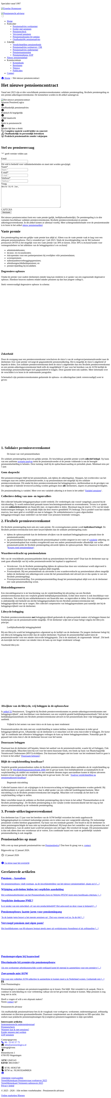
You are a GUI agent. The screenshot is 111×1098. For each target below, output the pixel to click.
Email (4, 158)
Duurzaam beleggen (30, 756)
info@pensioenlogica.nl (15, 1045)
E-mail (4, 172)
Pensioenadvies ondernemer (25, 50)
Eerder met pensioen (22, 29)
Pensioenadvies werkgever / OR (27, 47)
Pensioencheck (19, 31)
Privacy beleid (7, 1085)
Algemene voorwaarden (12, 1078)
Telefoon (5, 178)
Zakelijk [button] (10, 42)
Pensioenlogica (52, 845)
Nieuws (16, 68)
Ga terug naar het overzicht (16, 863)
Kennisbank (18, 63)
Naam (4, 167)
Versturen (6, 212)
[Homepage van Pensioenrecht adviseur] (12, 13)
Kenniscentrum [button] (14, 60)
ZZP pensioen (7, 1035)
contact (87, 845)
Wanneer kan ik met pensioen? (15, 1029)
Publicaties (18, 70)
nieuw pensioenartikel (32, 225)
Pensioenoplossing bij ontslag (26, 37)
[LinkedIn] (2, 1073)
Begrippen (17, 65)
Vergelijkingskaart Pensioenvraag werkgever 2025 (24, 1080)
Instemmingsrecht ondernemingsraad (18, 1024)
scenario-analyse (25, 461)
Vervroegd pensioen (22, 34)
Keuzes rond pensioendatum (21, 547)
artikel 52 (7, 711)
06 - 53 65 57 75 (12, 1042)
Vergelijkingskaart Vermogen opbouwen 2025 (22, 1083)
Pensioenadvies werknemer (25, 26)
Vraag (4, 183)
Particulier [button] (11, 24)
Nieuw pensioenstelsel (17, 57)
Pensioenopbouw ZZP (23, 55)
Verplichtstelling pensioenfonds (27, 44)
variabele (93, 540)
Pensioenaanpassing (22, 52)
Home (10, 21)
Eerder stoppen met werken (13, 1032)
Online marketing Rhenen (13, 1095)
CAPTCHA (6, 209)
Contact (10, 73)
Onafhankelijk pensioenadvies (26, 39)
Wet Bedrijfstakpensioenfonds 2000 (29, 770)
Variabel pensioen (93, 490)
